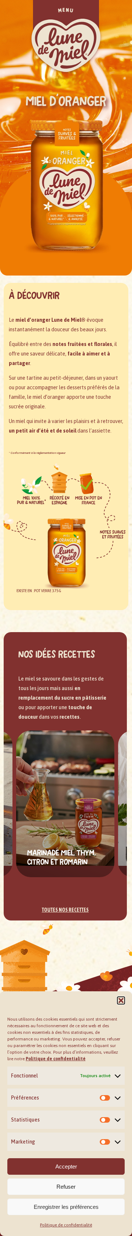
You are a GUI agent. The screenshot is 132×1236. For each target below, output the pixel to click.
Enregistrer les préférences (66, 1207)
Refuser (66, 1187)
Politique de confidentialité (66, 1225)
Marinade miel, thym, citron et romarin (61, 857)
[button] (121, 1000)
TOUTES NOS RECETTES (65, 910)
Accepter (66, 1166)
